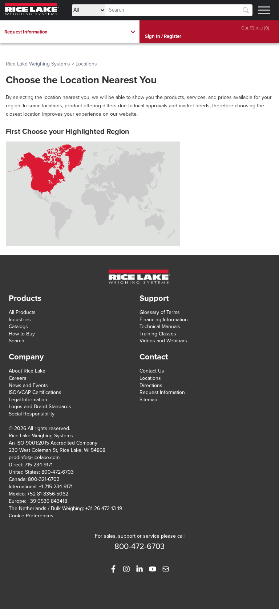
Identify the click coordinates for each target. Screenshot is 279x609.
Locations (150, 378)
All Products (22, 312)
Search (16, 341)
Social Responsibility (31, 414)
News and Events (28, 385)
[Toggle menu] (264, 10)
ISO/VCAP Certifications (35, 392)
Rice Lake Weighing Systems (38, 64)
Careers (18, 378)
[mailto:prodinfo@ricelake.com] (165, 569)
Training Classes (158, 334)
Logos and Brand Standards (40, 406)
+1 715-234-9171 (56, 486)
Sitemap (148, 400)
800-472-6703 (57, 472)
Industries (20, 320)
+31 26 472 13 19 (103, 508)
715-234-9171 (39, 465)
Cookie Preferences (31, 516)
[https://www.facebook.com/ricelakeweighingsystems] (113, 569)
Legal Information (28, 400)
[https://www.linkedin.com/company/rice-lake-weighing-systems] (139, 569)
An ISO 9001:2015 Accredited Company (53, 443)
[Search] (246, 10)
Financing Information (164, 320)
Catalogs (18, 326)
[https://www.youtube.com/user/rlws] (152, 569)
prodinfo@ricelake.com (34, 457)
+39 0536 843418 (47, 501)
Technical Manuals (160, 326)
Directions (151, 385)
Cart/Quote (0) (255, 28)
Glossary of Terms (160, 312)
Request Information (162, 392)
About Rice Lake (27, 371)
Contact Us (152, 371)
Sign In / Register (163, 36)
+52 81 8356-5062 (47, 494)
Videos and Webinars (163, 341)
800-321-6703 (44, 479)
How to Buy (22, 334)
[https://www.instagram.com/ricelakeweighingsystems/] (126, 569)
